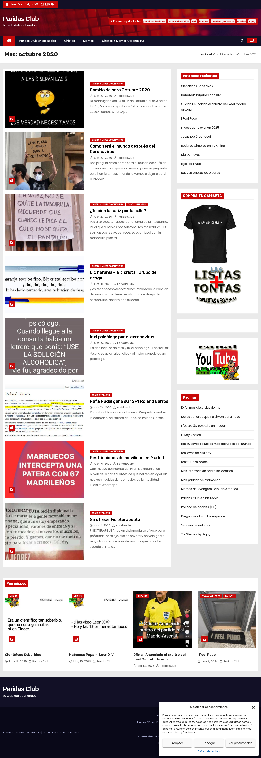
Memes (88, 41)
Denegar (209, 743)
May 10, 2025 (82, 661)
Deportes (143, 595)
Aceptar (177, 743)
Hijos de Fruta (191, 164)
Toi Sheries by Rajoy (195, 534)
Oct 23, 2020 (103, 96)
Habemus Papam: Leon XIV (201, 95)
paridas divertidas (154, 21)
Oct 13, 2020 (103, 407)
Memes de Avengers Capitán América (209, 489)
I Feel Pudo (189, 118)
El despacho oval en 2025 (200, 127)
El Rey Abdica (191, 435)
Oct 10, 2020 (103, 464)
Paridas (203, 21)
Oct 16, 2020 (103, 343)
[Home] (9, 41)
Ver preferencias (240, 743)
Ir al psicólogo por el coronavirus (122, 336)
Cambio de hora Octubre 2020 (120, 89)
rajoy (252, 21)
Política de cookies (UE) (198, 507)
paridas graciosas (223, 21)
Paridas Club (21, 18)
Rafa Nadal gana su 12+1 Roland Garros (129, 401)
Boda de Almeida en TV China (203, 146)
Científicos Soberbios (197, 86)
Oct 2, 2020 (102, 525)
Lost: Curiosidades (194, 462)
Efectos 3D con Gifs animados (203, 426)
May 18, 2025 (18, 661)
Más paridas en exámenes (200, 480)
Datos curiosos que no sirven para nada (210, 417)
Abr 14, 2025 (146, 666)
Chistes (69, 41)
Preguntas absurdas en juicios (203, 516)
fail (194, 21)
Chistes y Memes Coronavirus (123, 41)
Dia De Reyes (190, 154)
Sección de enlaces (195, 525)
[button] (253, 707)
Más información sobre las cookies (207, 471)
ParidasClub (125, 96)
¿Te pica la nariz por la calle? (118, 210)
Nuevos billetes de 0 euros (200, 173)
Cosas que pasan (137, 204)
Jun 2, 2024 (210, 661)
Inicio (204, 54)
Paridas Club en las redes (37, 41)
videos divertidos (179, 21)
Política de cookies (209, 751)
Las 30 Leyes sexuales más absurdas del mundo (216, 444)
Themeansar (74, 732)
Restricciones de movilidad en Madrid (127, 457)
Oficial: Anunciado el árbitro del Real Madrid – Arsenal (159, 657)
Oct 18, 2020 (103, 284)
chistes (241, 21)
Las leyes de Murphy (196, 453)
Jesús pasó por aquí (196, 136)
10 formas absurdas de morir (202, 407)
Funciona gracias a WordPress (22, 732)
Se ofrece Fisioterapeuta (115, 519)
